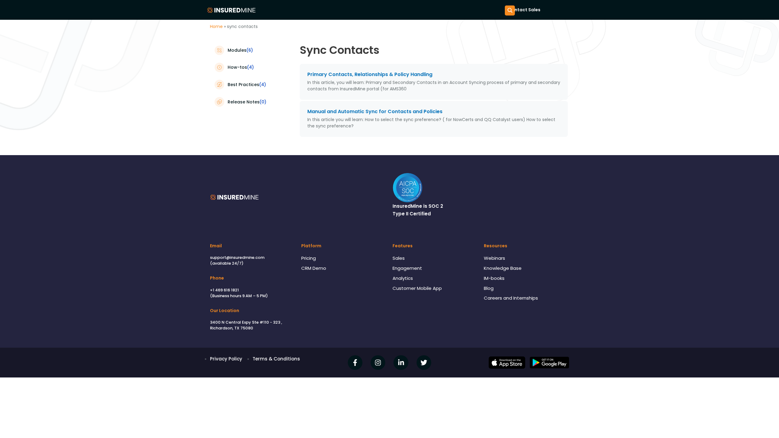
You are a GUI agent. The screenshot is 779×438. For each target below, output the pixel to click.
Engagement (407, 268)
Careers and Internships (511, 298)
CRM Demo (313, 268)
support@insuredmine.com (237, 257)
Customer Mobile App (417, 288)
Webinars (494, 258)
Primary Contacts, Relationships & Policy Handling (369, 74)
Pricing (308, 258)
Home (216, 26)
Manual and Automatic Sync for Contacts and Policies (374, 111)
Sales (399, 258)
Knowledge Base (503, 268)
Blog (489, 288)
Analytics (403, 278)
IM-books (494, 278)
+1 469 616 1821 (224, 290)
